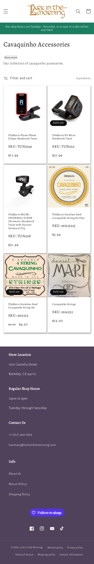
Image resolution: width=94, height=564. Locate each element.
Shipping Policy (19, 494)
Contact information (71, 554)
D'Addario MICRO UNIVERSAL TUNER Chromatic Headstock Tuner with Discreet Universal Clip (21, 221)
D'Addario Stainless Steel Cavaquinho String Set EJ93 (68, 216)
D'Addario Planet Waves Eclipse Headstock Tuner (23, 137)
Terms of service (24, 554)
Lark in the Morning (31, 547)
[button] (6, 11)
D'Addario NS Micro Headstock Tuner (64, 137)
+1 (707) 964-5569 (20, 434)
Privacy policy (75, 547)
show (7, 57)
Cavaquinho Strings (64, 304)
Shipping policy (46, 554)
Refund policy (55, 547)
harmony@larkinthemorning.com (32, 445)
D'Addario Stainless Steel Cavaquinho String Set (23, 306)
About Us (15, 473)
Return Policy (18, 484)
